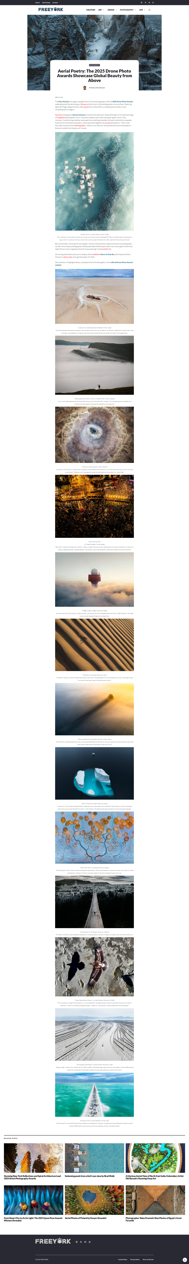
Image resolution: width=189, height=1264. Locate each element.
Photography (126, 10)
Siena (66, 257)
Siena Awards (63, 101)
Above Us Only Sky (107, 254)
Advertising (46, 2)
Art (100, 10)
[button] (148, 10)
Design (111, 10)
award (86, 107)
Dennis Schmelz (79, 115)
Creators (90, 10)
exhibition (96, 254)
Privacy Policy (135, 1259)
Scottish (104, 249)
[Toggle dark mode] (185, 1260)
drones (83, 104)
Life (141, 10)
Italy (70, 257)
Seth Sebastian (100, 88)
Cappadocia (61, 117)
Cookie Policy (122, 1259)
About (37, 2)
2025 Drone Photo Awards (122, 101)
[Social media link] (141, 2)
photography (80, 125)
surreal (107, 123)
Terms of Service (148, 1259)
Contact (55, 2)
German (58, 115)
